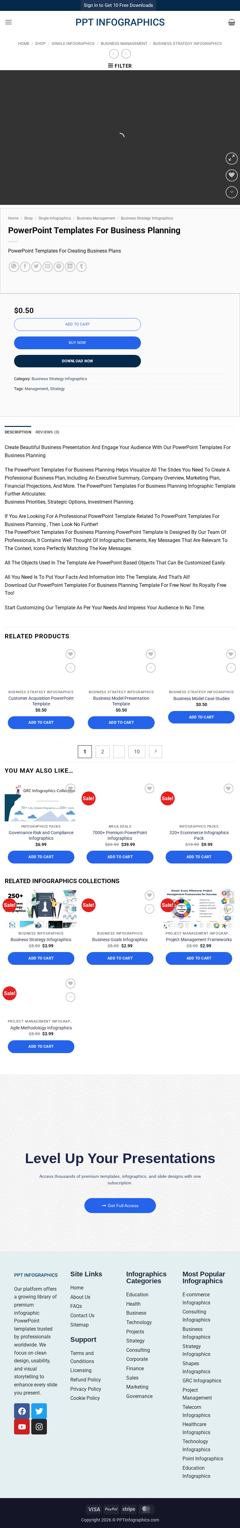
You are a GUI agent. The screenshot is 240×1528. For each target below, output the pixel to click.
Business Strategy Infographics (187, 43)
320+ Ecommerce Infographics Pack (199, 835)
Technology (139, 1322)
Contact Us (82, 1315)
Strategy (57, 388)
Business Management (124, 43)
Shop (40, 43)
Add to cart (77, 324)
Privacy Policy (85, 1389)
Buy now (77, 343)
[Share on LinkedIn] (70, 267)
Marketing (137, 1387)
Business (136, 1313)
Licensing (81, 1370)
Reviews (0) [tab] (48, 432)
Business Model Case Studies (201, 698)
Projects (135, 1332)
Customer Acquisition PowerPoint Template (41, 701)
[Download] (232, 192)
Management (36, 388)
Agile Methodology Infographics (41, 1027)
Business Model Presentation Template (121, 701)
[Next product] (114, 54)
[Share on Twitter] (36, 267)
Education (137, 1295)
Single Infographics (73, 43)
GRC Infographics (201, 1381)
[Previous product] (126, 54)
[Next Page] (155, 751)
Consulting (138, 1350)
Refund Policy (85, 1380)
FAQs (76, 1306)
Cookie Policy (85, 1398)
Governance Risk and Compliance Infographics (41, 835)
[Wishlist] (232, 175)
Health (133, 1304)
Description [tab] (18, 432)
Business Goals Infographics (120, 939)
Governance (139, 1396)
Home (23, 43)
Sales (132, 1378)
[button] (8, 22)
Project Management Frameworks (199, 939)
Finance (135, 1368)
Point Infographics (202, 1459)
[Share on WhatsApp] (14, 267)
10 (137, 752)
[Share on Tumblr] (81, 267)
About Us (80, 1297)
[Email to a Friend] (47, 267)
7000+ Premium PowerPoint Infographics (119, 835)
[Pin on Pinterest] (59, 267)
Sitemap (79, 1325)
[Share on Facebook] (25, 267)
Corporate (137, 1359)
